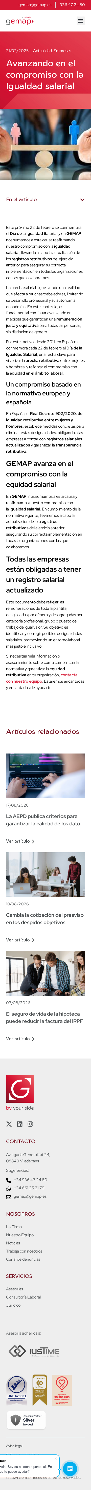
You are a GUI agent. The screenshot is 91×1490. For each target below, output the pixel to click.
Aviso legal (14, 1446)
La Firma (14, 1226)
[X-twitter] (9, 1124)
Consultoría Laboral (23, 1297)
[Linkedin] (20, 1124)
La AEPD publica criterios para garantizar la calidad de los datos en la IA (44, 823)
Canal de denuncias (23, 1259)
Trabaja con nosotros (24, 1251)
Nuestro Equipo (20, 1235)
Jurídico (13, 1305)
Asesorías (14, 1289)
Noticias (13, 1243)
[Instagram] (30, 1124)
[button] (81, 21)
